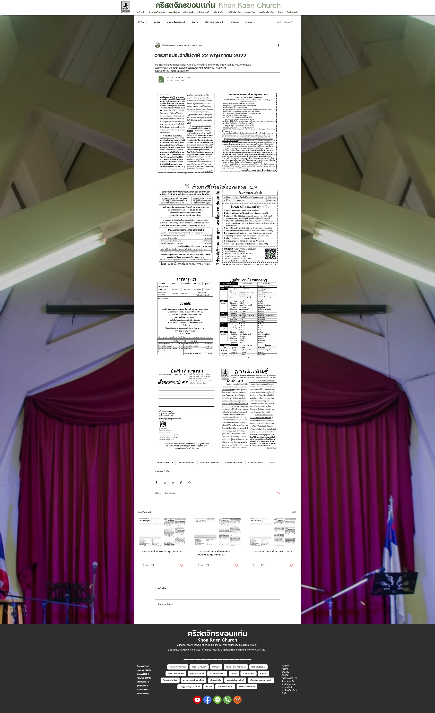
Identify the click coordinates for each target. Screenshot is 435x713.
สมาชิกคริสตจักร (289, 690)
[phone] (227, 700)
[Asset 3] (207, 700)
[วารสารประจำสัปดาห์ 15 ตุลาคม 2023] (272, 532)
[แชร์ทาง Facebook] (156, 482)
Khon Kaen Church (250, 5)
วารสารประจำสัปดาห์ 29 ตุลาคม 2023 (162, 551)
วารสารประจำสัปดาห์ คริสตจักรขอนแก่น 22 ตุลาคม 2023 (213, 553)
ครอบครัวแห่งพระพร (247, 686)
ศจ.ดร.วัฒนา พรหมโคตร (210, 462)
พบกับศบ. (234, 22)
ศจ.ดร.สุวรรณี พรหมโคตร (193, 680)
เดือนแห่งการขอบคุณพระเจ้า (261, 680)
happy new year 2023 (190, 686)
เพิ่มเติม (248, 22)
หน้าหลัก (285, 665)
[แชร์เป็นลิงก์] (181, 482)
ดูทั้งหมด (294, 512)
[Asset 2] (197, 700)
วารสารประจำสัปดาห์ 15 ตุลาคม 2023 (272, 551)
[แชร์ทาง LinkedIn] (173, 482)
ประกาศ (195, 22)
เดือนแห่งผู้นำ (215, 680)
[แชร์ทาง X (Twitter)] (164, 482)
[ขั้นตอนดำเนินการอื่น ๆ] (278, 45)
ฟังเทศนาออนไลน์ (197, 673)
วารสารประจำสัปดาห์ (176, 22)
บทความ (285, 672)
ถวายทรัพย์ (287, 687)
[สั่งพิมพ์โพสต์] (189, 482)
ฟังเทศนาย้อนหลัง (258, 667)
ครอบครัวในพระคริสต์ (235, 680)
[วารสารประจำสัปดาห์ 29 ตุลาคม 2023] (162, 532)
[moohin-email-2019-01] (237, 700)
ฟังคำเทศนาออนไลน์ (214, 22)
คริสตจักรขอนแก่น (185, 5)
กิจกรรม (157, 22)
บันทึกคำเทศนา (248, 673)
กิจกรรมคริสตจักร (170, 680)
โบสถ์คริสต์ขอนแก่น (255, 462)
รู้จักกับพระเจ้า (288, 681)
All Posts (142, 22)
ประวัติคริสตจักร (289, 684)
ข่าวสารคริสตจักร (289, 678)
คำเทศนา (263, 673)
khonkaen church (233, 462)
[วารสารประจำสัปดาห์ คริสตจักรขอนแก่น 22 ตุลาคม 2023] (217, 532)
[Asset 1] (217, 700)
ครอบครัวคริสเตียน (225, 686)
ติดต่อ (284, 693)
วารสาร (272, 462)
